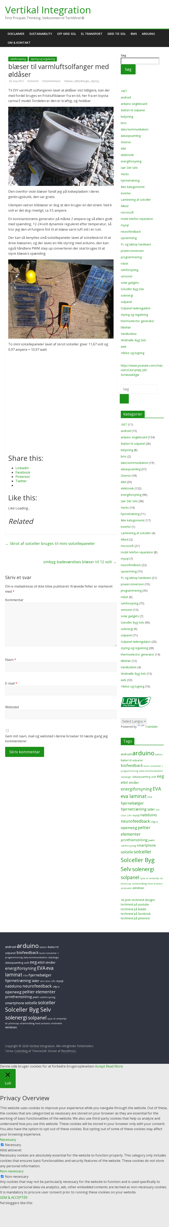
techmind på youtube (135, 904)
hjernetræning (130, 180)
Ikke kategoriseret (133, 187)
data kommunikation (134, 129)
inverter (126, 193)
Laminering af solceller (136, 200)
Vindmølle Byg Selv (133, 340)
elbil (123, 148)
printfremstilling (134, 840)
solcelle (127, 851)
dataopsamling (131, 136)
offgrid (154, 821)
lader (151, 809)
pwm (151, 840)
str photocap (12, 1023)
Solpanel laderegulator (136, 308)
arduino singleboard (134, 104)
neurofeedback (131, 231)
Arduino (148, 34)
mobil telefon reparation (137, 219)
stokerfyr (154, 878)
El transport (91, 34)
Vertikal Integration (48, 9)
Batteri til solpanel (133, 110)
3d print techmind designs (138, 900)
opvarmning (129, 238)
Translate (151, 726)
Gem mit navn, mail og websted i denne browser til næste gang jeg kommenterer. (56, 738)
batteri (159, 754)
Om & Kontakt (19, 43)
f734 (149, 797)
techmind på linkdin (133, 909)
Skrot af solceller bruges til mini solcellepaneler (50, 543)
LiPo (129, 815)
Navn (10, 659)
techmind (33, 81)
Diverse (126, 142)
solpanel (126, 302)
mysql (125, 225)
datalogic (126, 776)
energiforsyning (131, 161)
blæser (69, 81)
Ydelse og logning (132, 353)
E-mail (11, 683)
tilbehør (126, 327)
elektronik (127, 155)
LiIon (123, 815)
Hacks (125, 174)
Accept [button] (100, 1066)
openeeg (129, 827)
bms (124, 123)
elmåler (134, 782)
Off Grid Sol (66, 34)
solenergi (127, 295)
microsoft (127, 212)
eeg (160, 776)
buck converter (152, 765)
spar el (144, 878)
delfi (153, 776)
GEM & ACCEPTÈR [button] (13, 1197)
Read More (114, 1066)
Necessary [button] (8, 1139)
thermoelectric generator (137, 321)
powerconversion (132, 251)
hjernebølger (132, 803)
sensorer (127, 276)
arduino (143, 753)
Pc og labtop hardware (136, 244)
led (157, 809)
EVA (157, 789)
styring (95, 81)
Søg (123, 55)
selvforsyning (18, 59)
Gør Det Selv (129, 168)
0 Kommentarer (51, 81)
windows (138, 888)
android (126, 97)
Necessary (13, 1145)
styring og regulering (43, 59)
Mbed (124, 206)
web (123, 346)
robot (124, 263)
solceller (142, 851)
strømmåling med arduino (147, 883)
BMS (134, 34)
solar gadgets (130, 283)
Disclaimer (16, 34)
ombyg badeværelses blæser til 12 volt (80, 561)
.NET (124, 91)
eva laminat (134, 796)
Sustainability (40, 34)
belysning (127, 116)
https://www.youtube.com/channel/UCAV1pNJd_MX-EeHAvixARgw (142, 370)
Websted (12, 707)
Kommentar (14, 600)
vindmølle (126, 888)
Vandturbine (129, 334)
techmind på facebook (136, 914)
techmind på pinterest (135, 918)
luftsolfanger (81, 81)
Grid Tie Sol (116, 34)
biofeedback (132, 765)
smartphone (146, 845)
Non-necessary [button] (11, 1171)
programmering (131, 257)
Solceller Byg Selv (132, 289)
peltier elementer (38, 992)
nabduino (148, 814)
